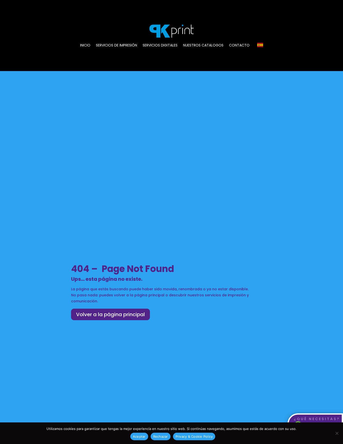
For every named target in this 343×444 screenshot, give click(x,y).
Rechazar (160, 436)
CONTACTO (239, 45)
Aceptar (139, 436)
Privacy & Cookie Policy (194, 436)
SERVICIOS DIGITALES (160, 45)
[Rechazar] (336, 433)
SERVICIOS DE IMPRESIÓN (116, 45)
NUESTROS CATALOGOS (203, 45)
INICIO (85, 45)
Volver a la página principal (110, 314)
